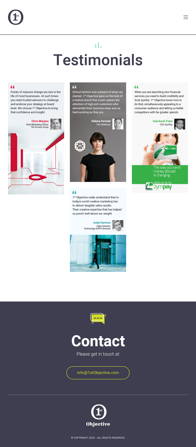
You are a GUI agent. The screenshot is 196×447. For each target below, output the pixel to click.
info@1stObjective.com (98, 373)
